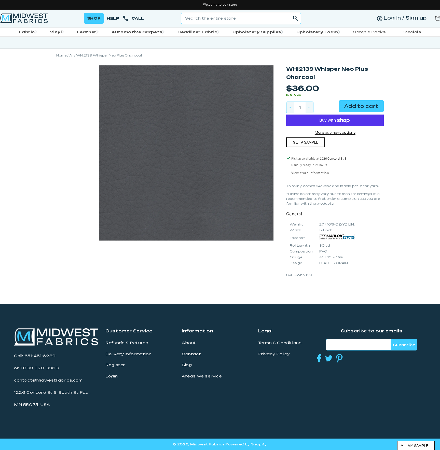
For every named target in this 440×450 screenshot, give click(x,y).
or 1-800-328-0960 (36, 368)
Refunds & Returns (126, 343)
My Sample (418, 446)
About (189, 343)
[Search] (295, 18)
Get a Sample (305, 142)
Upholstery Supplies (256, 32)
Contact (191, 354)
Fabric (27, 32)
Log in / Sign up (405, 18)
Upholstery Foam (317, 32)
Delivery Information (128, 354)
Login (111, 376)
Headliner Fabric (197, 32)
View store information (310, 173)
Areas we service (202, 376)
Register (115, 365)
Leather (87, 32)
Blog (187, 365)
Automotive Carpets (137, 32)
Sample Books (369, 32)
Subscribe (404, 345)
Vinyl (56, 32)
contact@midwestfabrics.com (48, 380)
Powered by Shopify (246, 444)
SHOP (94, 18)
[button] (26, 32)
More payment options (335, 132)
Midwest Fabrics (207, 444)
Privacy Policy (274, 354)
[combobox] (241, 18)
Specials (411, 32)
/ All (70, 55)
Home (61, 55)
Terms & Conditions (280, 343)
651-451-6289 (40, 356)
